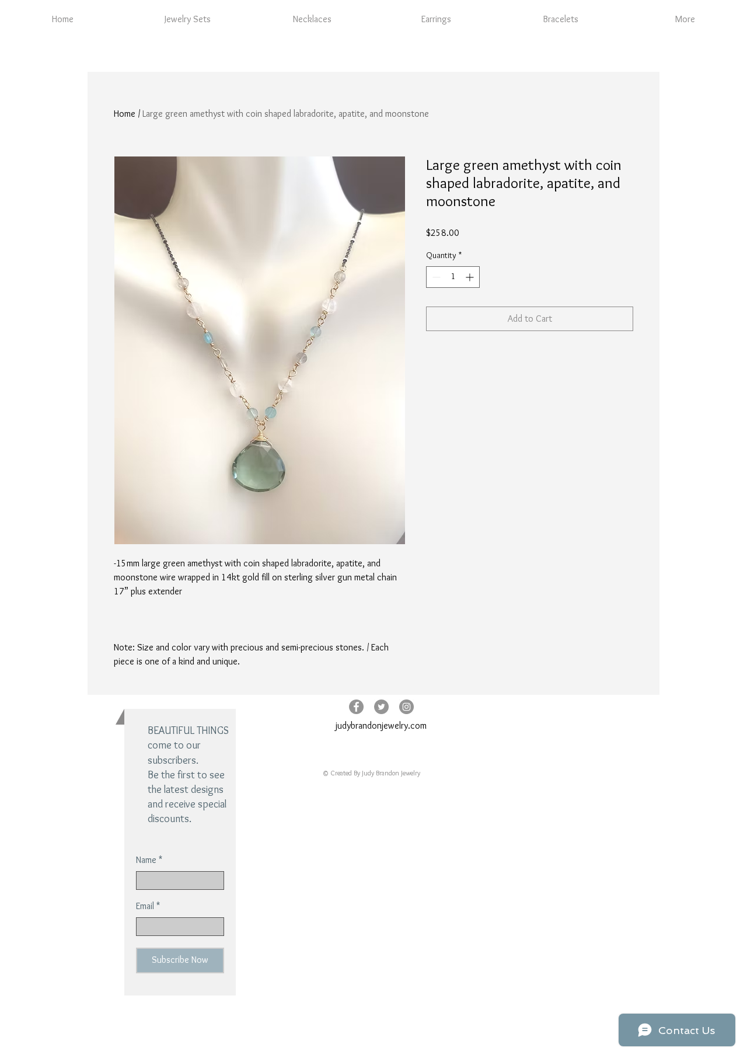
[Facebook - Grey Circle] (356, 706)
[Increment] (470, 277)
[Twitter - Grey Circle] (381, 706)
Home (124, 113)
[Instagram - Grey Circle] (406, 706)
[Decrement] (435, 277)
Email (145, 906)
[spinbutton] (452, 277)
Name (146, 860)
